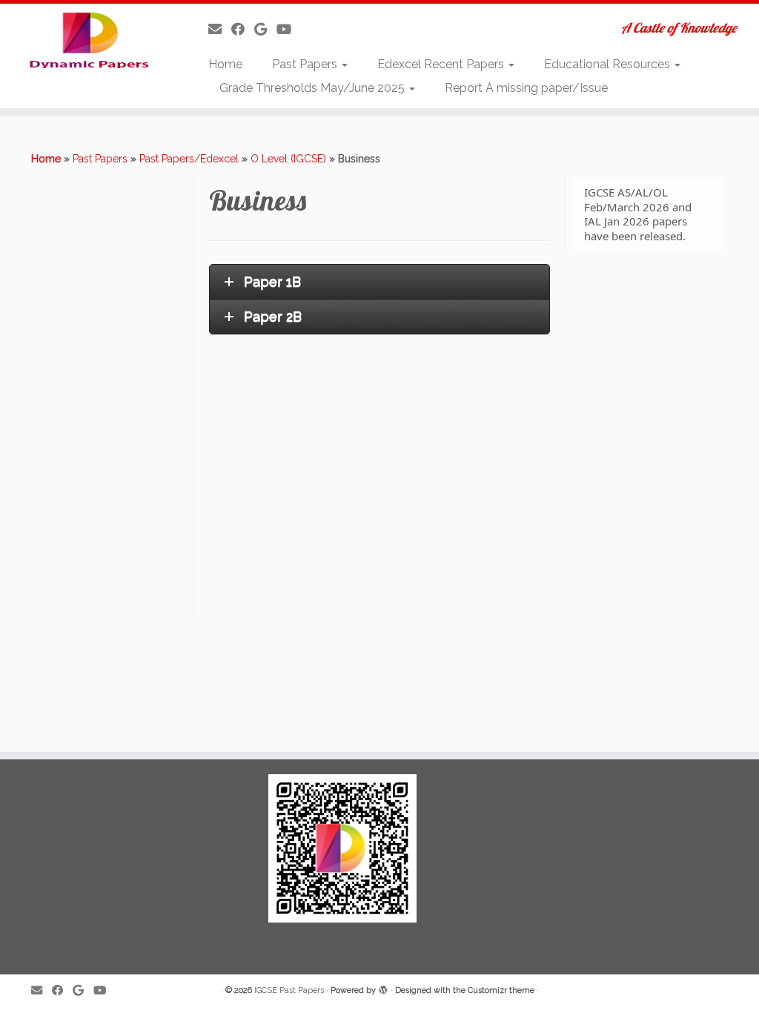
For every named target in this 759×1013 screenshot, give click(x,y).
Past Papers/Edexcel (189, 159)
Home (225, 64)
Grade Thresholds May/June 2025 (313, 88)
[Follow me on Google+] (265, 29)
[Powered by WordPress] (383, 988)
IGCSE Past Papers (289, 990)
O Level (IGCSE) (288, 159)
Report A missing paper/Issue (526, 88)
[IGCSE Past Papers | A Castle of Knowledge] (89, 39)
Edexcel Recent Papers (442, 64)
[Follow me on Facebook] (242, 29)
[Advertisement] (110, 396)
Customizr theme (501, 990)
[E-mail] (219, 29)
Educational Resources (608, 64)
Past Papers (306, 64)
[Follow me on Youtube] (288, 29)
